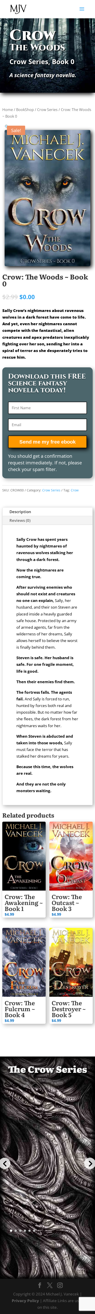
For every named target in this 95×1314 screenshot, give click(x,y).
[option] (48, 1158)
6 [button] (34, 1231)
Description (20, 511)
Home (7, 109)
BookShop (25, 109)
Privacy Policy (25, 1300)
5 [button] (29, 1231)
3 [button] (20, 1231)
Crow (75, 490)
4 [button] (25, 1231)
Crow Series (47, 109)
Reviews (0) (19, 520)
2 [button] (16, 1231)
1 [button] (11, 1231)
